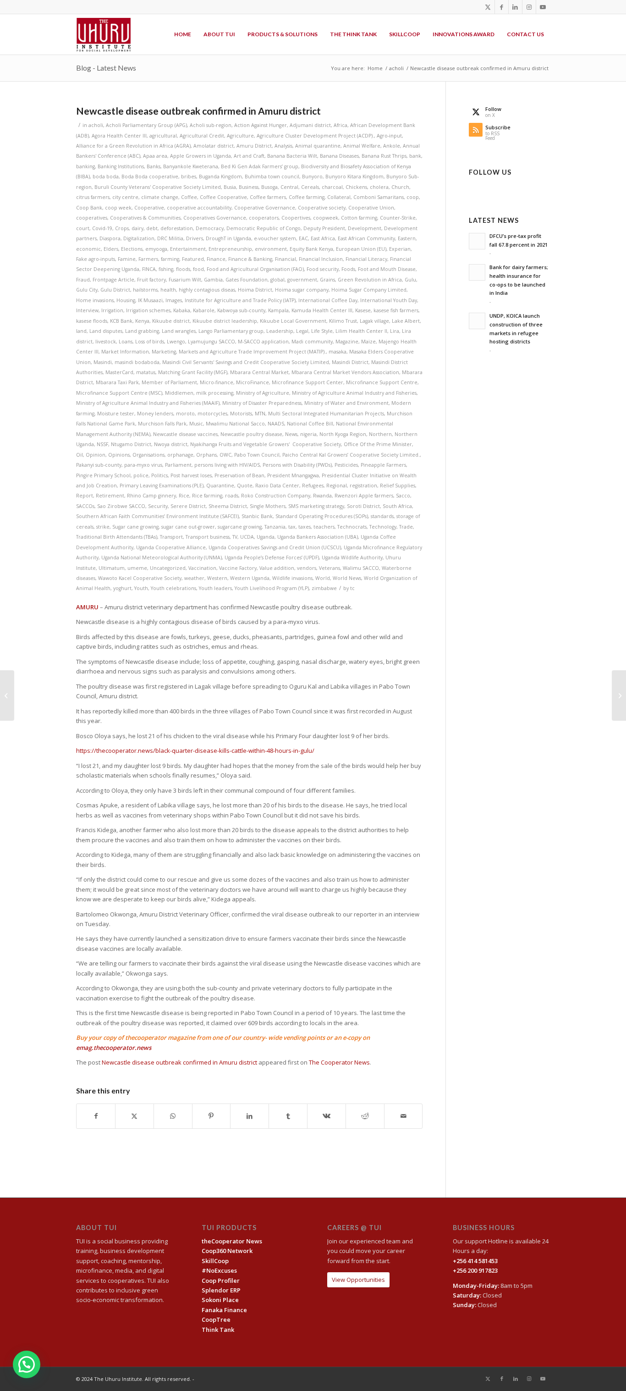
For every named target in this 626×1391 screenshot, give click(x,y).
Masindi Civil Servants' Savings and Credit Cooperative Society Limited (245, 362)
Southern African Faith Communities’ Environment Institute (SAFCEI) (157, 516)
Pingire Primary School (103, 475)
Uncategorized (168, 568)
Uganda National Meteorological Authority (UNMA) (161, 557)
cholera (379, 187)
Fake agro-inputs (95, 259)
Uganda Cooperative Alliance (171, 547)
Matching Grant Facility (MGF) (192, 372)
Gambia (213, 279)
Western (217, 578)
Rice (184, 495)
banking (85, 166)
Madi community (312, 341)
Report (84, 495)
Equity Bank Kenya (311, 249)
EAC (303, 238)
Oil (79, 455)
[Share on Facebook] (96, 1116)
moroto (185, 413)
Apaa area (155, 156)
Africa (340, 125)
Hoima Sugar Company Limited (368, 290)
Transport (171, 537)
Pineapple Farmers (383, 465)
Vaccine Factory (238, 568)
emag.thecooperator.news (113, 1047)
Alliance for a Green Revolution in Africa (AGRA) (133, 146)
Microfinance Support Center (307, 382)
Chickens (356, 187)
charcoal (332, 187)
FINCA (149, 269)
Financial (285, 259)
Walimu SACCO (361, 568)
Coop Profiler (221, 1280)
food (198, 269)
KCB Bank (121, 321)
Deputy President (324, 228)
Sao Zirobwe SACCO (121, 506)
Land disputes (105, 331)
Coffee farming (306, 197)
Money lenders (155, 413)
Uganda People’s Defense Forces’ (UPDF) (272, 557)
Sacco (403, 495)
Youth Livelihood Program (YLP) (272, 588)
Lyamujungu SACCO (211, 341)
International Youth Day (388, 300)
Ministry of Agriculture (262, 393)
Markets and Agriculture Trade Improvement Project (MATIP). (252, 351)
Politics (159, 475)
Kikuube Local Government (293, 321)
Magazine (346, 341)
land (81, 331)
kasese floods (91, 321)
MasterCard (119, 372)
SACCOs (85, 506)
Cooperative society (322, 207)
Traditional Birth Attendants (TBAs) (116, 537)
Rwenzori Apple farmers (364, 495)
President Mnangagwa (293, 475)
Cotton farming (359, 218)
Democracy (210, 228)
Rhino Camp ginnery (151, 495)
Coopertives (295, 218)
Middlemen (179, 393)
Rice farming (207, 495)
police (140, 475)
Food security (323, 269)
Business (248, 187)
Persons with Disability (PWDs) (297, 465)
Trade (406, 527)
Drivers (194, 238)
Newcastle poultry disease (251, 434)
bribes (188, 176)
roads (231, 495)
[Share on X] (134, 1116)
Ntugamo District (131, 444)
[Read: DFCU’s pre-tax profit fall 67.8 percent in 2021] (477, 241)
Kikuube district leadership (224, 321)
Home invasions (95, 300)
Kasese (363, 310)
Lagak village (374, 321)
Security (158, 506)
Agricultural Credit (202, 135)
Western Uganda (249, 578)
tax (292, 527)
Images (173, 300)
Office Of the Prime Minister (378, 444)
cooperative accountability (199, 207)
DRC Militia (170, 238)
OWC (225, 455)
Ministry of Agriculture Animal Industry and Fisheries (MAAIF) (148, 403)
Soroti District (363, 506)
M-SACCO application (263, 341)
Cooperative (149, 207)
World (322, 578)
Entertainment (188, 249)
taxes (304, 527)
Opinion (95, 455)
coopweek (325, 218)
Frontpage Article (113, 279)
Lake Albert (406, 321)
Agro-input (389, 135)
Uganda (266, 537)
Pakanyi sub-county (98, 465)
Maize (368, 341)
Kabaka (181, 310)
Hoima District (255, 290)
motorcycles (212, 413)
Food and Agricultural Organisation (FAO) (255, 269)
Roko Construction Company (275, 495)
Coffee (189, 197)
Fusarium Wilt (185, 279)
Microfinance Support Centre (381, 382)
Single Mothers (268, 506)
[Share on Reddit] (365, 1116)
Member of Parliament (169, 382)
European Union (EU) (361, 249)
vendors (306, 568)
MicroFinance (252, 382)
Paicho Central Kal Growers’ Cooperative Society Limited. (351, 455)
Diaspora (110, 238)
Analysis (283, 146)
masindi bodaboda (137, 362)
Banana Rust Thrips (384, 156)
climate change (159, 197)
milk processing (214, 393)
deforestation (176, 228)
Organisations (148, 455)
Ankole (391, 146)
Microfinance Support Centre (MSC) (119, 393)
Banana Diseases (339, 156)
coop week (118, 207)
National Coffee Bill (310, 423)
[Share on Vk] (327, 1116)
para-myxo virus (143, 465)
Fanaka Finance (224, 1310)
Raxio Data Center (277, 485)
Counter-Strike (398, 218)
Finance (216, 259)
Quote (245, 485)
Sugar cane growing (135, 527)
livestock (105, 341)
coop (412, 197)
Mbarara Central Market (259, 372)
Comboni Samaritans (378, 197)
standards (382, 516)
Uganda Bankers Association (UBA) (317, 537)
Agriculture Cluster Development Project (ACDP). (315, 135)
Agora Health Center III (119, 135)
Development (364, 228)
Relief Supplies (397, 485)
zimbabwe (324, 588)
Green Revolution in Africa (370, 279)
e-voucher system (275, 238)
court (82, 228)
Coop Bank (89, 207)
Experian (400, 249)
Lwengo (176, 341)
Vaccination (202, 568)
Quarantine (220, 485)
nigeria (308, 434)
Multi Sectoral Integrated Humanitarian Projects (326, 413)
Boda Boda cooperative (149, 176)
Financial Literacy (366, 259)
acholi (95, 125)
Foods (348, 269)
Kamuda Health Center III (321, 310)
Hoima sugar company (302, 290)
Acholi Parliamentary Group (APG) (146, 125)
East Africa (323, 238)
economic (88, 249)
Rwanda (322, 495)
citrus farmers (93, 197)
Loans (125, 341)
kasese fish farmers (395, 310)
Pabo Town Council (257, 455)
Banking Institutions (121, 166)
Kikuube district (171, 321)
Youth (141, 588)
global (277, 279)
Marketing (164, 351)
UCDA (247, 537)
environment (271, 249)
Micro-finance (216, 382)
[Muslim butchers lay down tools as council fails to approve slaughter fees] (7, 695)
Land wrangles (179, 331)
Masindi (102, 362)
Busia (230, 187)
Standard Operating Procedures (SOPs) (321, 516)
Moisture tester (115, 413)
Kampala (278, 310)
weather (194, 578)
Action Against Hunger (260, 125)
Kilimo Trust (343, 321)
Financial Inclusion (321, 259)
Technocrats (352, 527)
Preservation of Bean (239, 475)
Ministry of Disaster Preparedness (262, 403)
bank (415, 156)
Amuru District (254, 146)
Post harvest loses (191, 475)
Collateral (339, 197)
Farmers (148, 259)
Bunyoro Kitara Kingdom (354, 176)
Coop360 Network (227, 1251)
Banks (153, 166)
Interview (87, 310)
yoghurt (122, 588)
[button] (26, 1364)
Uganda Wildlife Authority (352, 557)
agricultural (163, 135)
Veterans (329, 568)
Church (400, 187)
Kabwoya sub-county (241, 310)
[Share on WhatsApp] (173, 1116)
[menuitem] (182, 34)
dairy (137, 228)
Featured (193, 259)
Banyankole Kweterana (190, 166)
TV (234, 537)
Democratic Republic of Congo (263, 228)
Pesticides (346, 465)
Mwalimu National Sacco (235, 423)
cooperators (264, 218)
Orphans (206, 455)
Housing (125, 300)
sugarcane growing (240, 527)
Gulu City (87, 290)
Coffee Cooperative (223, 197)
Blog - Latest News (106, 67)
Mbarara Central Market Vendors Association (345, 372)
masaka (337, 351)
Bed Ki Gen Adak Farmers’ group (259, 166)
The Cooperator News (339, 1062)
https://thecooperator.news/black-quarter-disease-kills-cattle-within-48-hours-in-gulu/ (195, 750)
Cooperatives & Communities (145, 218)
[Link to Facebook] (501, 7)
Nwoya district (170, 444)
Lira (394, 331)
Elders (111, 249)
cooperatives (91, 218)
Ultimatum (112, 568)
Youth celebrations (173, 588)
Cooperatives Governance (214, 218)
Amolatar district (213, 146)
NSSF (102, 444)
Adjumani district (310, 125)
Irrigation (112, 310)
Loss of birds (149, 341)
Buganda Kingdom (220, 176)
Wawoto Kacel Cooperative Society (139, 578)
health (168, 290)
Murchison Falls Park (162, 423)
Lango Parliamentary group (231, 331)
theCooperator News (232, 1241)
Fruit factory (151, 279)
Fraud (83, 279)
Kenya (142, 321)
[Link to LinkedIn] (515, 7)
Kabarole (203, 310)
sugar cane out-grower (188, 527)
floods (183, 269)
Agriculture (240, 135)
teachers (324, 527)
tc (352, 588)
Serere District (188, 506)
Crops (122, 228)
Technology (382, 527)
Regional (336, 485)
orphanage (180, 455)
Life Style (322, 331)
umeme (137, 568)
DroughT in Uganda (228, 238)
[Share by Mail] (403, 1116)
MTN (260, 413)
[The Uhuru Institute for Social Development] (104, 34)
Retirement (110, 495)
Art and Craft (249, 156)
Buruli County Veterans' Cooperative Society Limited (157, 187)
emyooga (156, 249)
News (291, 434)
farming (170, 259)
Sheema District (228, 506)
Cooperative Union (371, 207)
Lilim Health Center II (361, 331)
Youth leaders (215, 588)
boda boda (106, 176)
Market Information (125, 351)
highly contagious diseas (207, 290)
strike (103, 527)
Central (289, 187)
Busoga (269, 187)
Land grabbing (142, 331)
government (302, 279)
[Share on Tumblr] (288, 1116)
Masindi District (350, 362)
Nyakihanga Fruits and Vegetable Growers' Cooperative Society (265, 444)
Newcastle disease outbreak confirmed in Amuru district (179, 1062)
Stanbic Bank (257, 516)
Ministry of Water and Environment (346, 403)
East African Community (366, 238)
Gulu (410, 279)
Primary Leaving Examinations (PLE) (161, 485)
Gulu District (115, 290)
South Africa (397, 506)
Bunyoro (312, 176)
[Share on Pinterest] (211, 1116)
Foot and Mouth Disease (387, 269)
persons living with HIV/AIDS (227, 465)
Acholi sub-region (210, 125)
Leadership (279, 331)
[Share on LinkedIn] (250, 1116)
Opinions (119, 455)
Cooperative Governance (264, 207)
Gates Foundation (246, 279)
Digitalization (138, 238)
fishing (166, 269)
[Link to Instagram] (529, 7)
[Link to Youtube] (543, 7)
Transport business (208, 537)
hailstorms (145, 290)
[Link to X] (487, 7)
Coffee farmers (268, 197)
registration (363, 485)
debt (152, 228)
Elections (132, 249)
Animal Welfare (361, 146)
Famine (127, 259)
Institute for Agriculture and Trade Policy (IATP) (240, 300)
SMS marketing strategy (316, 506)
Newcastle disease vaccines (185, 434)
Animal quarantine (317, 146)
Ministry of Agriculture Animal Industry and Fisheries (354, 393)
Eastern (407, 238)
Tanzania (275, 527)
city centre (125, 197)
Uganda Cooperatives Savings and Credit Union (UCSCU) (275, 547)
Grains (327, 279)
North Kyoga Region (342, 434)
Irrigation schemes (148, 310)
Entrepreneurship (230, 249)
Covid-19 (102, 228)
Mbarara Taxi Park (117, 382)
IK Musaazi (150, 300)
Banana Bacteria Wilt (292, 156)
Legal (302, 331)
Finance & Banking (250, 259)
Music (196, 423)
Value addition (276, 568)
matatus (145, 372)
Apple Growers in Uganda (200, 156)
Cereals (310, 187)
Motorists (241, 413)
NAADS (276, 423)
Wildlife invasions (292, 578)
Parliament (178, 465)
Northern (380, 434)
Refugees (313, 485)
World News (347, 578)
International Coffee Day (327, 300)
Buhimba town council (272, 176)
